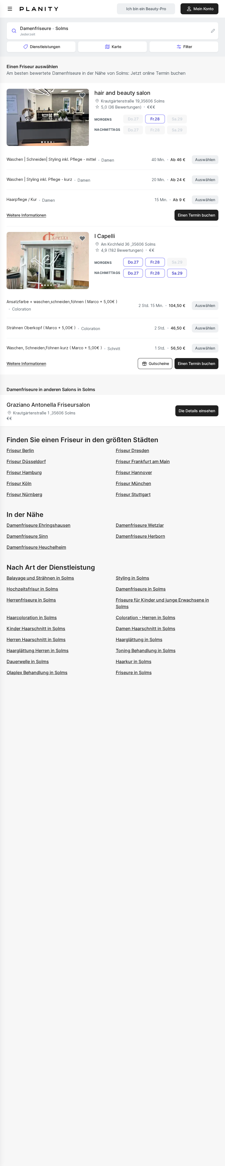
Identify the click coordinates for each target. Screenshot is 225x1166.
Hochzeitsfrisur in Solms (32, 589)
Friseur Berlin (20, 450)
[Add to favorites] (82, 95)
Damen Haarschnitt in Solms (145, 628)
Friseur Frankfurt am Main (143, 461)
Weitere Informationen (26, 215)
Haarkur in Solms (133, 661)
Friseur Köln (19, 483)
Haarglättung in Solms (139, 639)
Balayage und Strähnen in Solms (40, 578)
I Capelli (104, 236)
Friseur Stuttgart (133, 494)
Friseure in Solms (134, 672)
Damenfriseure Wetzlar (140, 525)
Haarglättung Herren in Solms (38, 650)
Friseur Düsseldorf (26, 461)
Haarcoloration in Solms (32, 617)
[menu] (10, 8)
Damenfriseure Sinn (27, 536)
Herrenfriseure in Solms (31, 600)
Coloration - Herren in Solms (145, 617)
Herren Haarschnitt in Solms (36, 639)
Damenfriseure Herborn (140, 536)
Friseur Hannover (134, 472)
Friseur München (133, 483)
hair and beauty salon (122, 93)
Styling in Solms (132, 578)
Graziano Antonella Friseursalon (48, 404)
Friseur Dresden (132, 450)
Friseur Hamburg (24, 472)
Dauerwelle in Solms (28, 661)
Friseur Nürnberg (24, 494)
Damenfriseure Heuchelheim (36, 547)
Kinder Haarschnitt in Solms (36, 628)
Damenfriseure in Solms (141, 589)
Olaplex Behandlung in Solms (37, 672)
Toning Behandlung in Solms (146, 650)
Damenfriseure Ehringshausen (39, 525)
